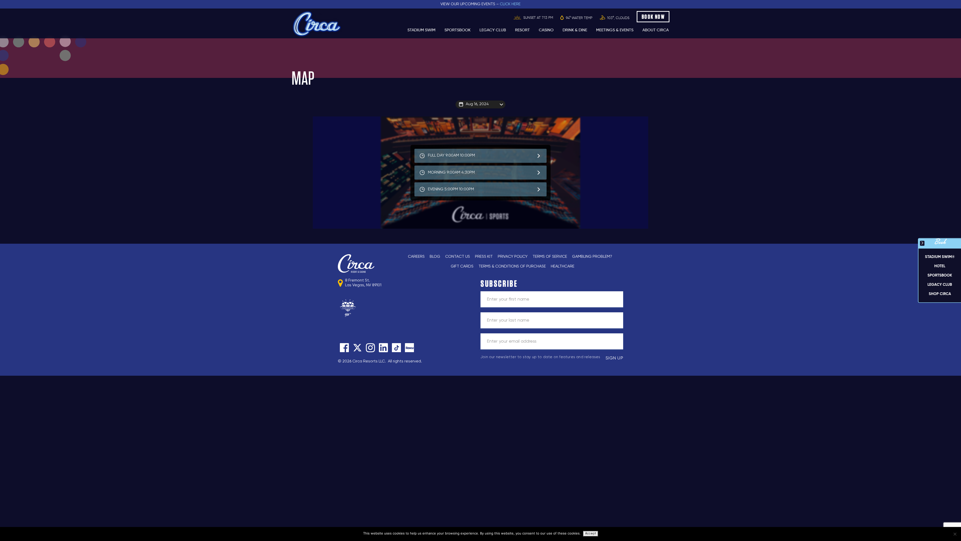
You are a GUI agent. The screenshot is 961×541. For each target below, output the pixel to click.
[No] (954, 533)
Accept (590, 533)
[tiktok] (396, 347)
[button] (939, 266)
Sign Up (614, 358)
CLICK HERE (510, 4)
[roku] (409, 347)
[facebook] (344, 347)
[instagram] (370, 347)
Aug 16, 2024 (477, 104)
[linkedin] (383, 347)
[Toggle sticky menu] (922, 243)
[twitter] (357, 347)
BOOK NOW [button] (653, 16)
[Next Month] (519, 110)
